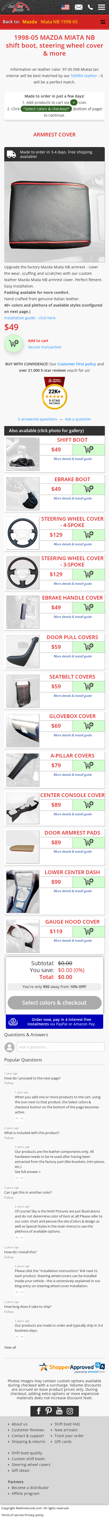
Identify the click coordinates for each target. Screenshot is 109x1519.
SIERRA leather (84, 75)
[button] (17, 1118)
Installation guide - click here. (30, 317)
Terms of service (12, 1515)
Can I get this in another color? (28, 1192)
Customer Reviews (28, 1430)
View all (10, 1347)
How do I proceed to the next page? (32, 1078)
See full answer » (27, 1172)
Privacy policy (34, 1515)
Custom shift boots (28, 1459)
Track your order (69, 1436)
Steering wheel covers (31, 1465)
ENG (65, 8)
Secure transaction (44, 346)
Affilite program (25, 1493)
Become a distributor (30, 1488)
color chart (30, 1221)
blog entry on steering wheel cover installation (51, 1286)
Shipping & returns (29, 1441)
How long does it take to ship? (28, 1306)
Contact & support (28, 1436)
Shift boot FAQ (67, 1424)
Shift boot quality (27, 1453)
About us (20, 1424)
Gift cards (63, 1441)
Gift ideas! (21, 1470)
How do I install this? (20, 1252)
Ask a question (78, 419)
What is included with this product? (32, 1133)
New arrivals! (66, 1430)
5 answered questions (37, 419)
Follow (8, 1083)
